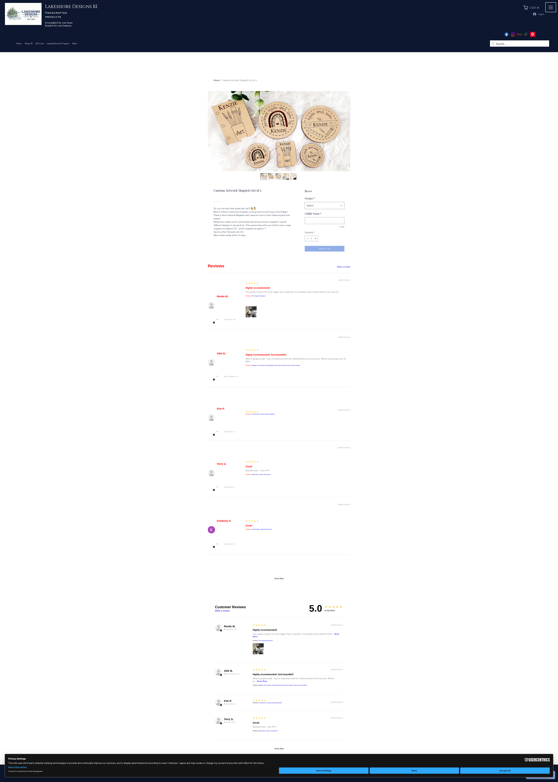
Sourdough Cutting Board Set (262, 529)
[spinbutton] (311, 238)
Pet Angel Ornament (258, 296)
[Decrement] (307, 238)
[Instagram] (513, 34)
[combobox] (324, 205)
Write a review (343, 267)
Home (217, 80)
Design (310, 198)
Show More (279, 578)
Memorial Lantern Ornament (261, 474)
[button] (532, 7)
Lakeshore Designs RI (71, 6)
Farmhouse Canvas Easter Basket (263, 414)
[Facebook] (506, 34)
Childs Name (313, 213)
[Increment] (316, 238)
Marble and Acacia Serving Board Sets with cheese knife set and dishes (276, 365)
